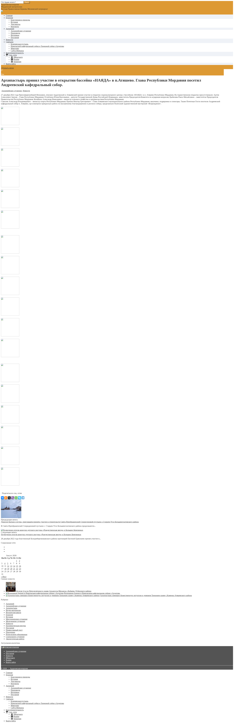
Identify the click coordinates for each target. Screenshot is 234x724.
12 (8, 566)
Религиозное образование (16, 634)
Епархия (9, 18)
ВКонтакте (10, 658)
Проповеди (15, 33)
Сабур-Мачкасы (17, 51)
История (14, 22)
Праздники (10, 632)
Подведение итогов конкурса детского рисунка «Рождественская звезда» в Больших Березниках (41, 534)
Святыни (9, 42)
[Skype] (19, 497)
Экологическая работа (15, 639)
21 (14, 569)
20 (11, 569)
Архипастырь (11, 608)
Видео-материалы (13, 610)
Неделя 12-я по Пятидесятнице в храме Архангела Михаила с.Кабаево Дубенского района (53, 591)
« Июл (3, 577)
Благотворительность (15, 53)
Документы (15, 24)
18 (5, 569)
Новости (9, 40)
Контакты (15, 26)
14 (14, 566)
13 (11, 566)
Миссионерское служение (16, 619)
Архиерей (10, 29)
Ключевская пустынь (19, 44)
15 (17, 566)
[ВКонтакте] (2, 497)
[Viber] (12, 497)
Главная (9, 16)
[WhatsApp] (16, 497)
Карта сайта (11, 64)
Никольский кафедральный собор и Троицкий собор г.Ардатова (37, 46)
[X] (9, 497)
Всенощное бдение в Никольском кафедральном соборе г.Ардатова (92, 593)
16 (20, 566)
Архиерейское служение (21, 31)
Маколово (15, 48)
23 (20, 569)
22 (17, 569)
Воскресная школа (13, 612)
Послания (15, 37)
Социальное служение (15, 637)
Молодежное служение (15, 621)
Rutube (8, 660)
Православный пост (14, 630)
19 (8, 569)
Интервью (15, 35)
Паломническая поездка (16, 626)
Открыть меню (7, 68)
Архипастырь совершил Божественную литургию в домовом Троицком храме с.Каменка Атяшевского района (146, 595)
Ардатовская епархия (10, 647)
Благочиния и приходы (20, 20)
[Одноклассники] (5, 497)
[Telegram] (22, 497)
